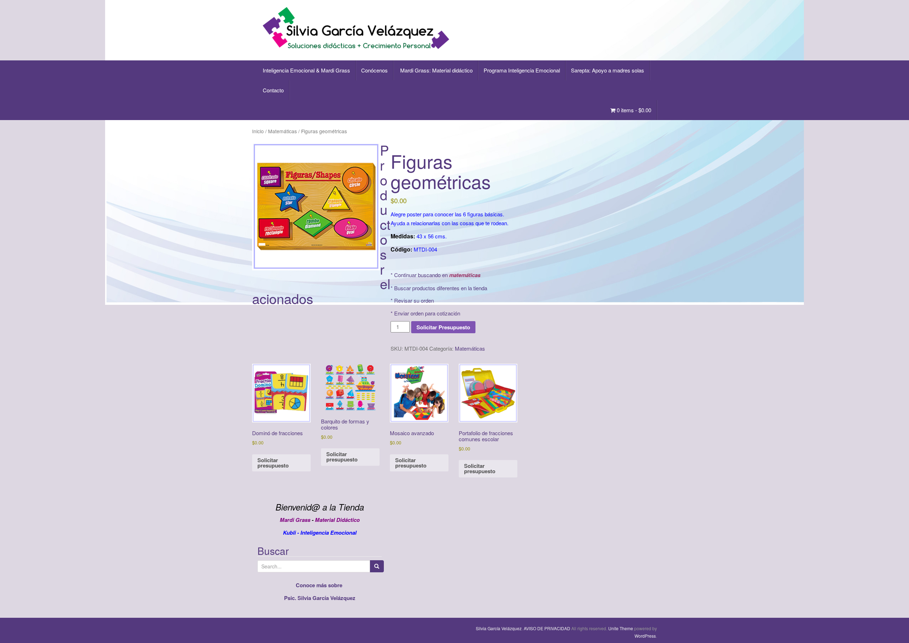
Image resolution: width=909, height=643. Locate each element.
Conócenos (374, 70)
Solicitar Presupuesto (443, 327)
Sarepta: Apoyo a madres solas (607, 70)
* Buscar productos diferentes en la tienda (439, 288)
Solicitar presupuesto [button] (273, 462)
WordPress (645, 636)
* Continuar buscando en (435, 275)
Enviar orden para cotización (427, 313)
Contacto (273, 90)
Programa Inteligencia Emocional (522, 70)
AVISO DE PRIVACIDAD (547, 628)
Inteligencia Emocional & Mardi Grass (306, 70)
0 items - (633, 110)
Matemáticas (282, 131)
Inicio (258, 131)
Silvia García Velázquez (499, 628)
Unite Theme (620, 628)
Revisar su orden (414, 300)
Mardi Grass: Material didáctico (436, 70)
